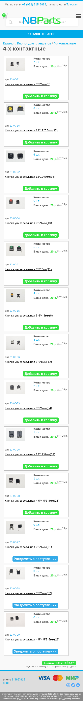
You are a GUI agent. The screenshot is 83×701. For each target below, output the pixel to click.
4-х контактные (65, 43)
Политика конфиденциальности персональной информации (32, 699)
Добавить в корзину (41, 96)
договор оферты (71, 699)
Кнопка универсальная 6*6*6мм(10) (28, 223)
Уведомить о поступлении (35, 559)
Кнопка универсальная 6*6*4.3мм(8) (29, 315)
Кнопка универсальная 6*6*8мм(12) (28, 361)
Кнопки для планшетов (34, 43)
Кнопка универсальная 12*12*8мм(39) (30, 454)
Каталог (9, 43)
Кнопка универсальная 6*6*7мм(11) (28, 269)
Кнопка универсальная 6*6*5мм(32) (28, 593)
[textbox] (47, 22)
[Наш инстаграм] (68, 686)
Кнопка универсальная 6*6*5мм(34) (28, 408)
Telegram (72, 4)
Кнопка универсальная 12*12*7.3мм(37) (31, 130)
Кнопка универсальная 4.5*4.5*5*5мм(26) (32, 639)
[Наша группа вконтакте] (78, 686)
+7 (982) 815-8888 (34, 4)
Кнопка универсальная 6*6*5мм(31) (28, 546)
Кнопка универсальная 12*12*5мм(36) (30, 176)
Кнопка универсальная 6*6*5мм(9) (27, 84)
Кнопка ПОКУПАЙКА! (59, 663)
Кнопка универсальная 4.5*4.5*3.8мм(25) (32, 500)
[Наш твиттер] (73, 686)
